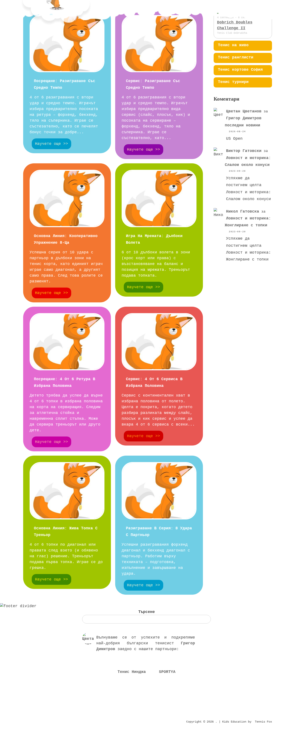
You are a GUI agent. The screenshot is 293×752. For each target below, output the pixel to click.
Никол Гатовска (242, 211)
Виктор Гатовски (243, 151)
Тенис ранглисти (235, 57)
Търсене (146, 612)
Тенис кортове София (240, 69)
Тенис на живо (233, 45)
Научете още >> (51, 144)
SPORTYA (167, 672)
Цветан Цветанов (243, 111)
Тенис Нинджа (132, 672)
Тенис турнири (233, 82)
